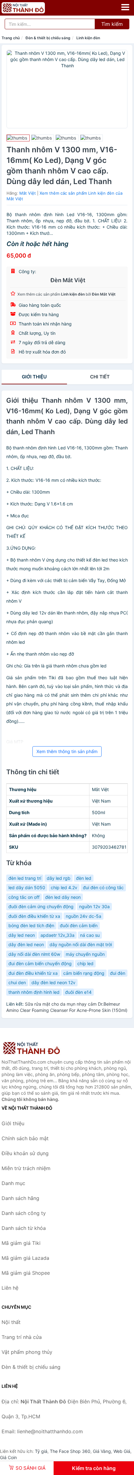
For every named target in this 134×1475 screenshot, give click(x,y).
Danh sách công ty (24, 1213)
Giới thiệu (34, 377)
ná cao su (90, 935)
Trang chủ (11, 38)
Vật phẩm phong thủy (27, 1352)
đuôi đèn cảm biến (79, 925)
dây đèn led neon (26, 944)
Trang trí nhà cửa (22, 1337)
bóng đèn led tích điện (31, 925)
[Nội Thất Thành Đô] (33, 1048)
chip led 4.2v (64, 887)
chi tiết (100, 377)
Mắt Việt (27, 193)
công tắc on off (24, 897)
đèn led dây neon (63, 897)
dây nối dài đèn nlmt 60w (34, 954)
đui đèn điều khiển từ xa (33, 973)
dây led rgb (58, 878)
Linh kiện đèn (88, 38)
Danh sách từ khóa (24, 1228)
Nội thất (11, 1322)
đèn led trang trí (24, 878)
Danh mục (13, 1183)
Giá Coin (8, 1457)
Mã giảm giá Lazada (25, 1258)
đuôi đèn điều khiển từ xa (34, 916)
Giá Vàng (102, 1451)
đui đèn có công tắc (103, 887)
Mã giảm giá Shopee (26, 1273)
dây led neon (21, 935)
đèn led (83, 878)
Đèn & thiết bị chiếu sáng (48, 38)
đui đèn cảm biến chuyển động (40, 963)
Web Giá (121, 1451)
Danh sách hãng (20, 1198)
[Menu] (125, 7)
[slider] (18, 138)
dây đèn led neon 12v (53, 982)
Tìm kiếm (112, 24)
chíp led (85, 963)
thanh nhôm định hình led (34, 992)
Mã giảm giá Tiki (21, 1243)
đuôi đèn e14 (78, 992)
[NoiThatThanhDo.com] (32, 8)
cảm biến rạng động (83, 973)
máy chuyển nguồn (85, 954)
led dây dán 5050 (26, 887)
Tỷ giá (41, 1451)
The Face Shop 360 (70, 1451)
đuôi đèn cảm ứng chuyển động (41, 906)
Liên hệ (10, 1288)
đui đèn (117, 973)
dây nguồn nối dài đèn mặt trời (81, 944)
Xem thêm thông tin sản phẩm (67, 751)
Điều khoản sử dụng (25, 1153)
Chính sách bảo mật (25, 1138)
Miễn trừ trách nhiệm (26, 1168)
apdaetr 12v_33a (57, 935)
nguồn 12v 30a (94, 906)
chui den (17, 982)
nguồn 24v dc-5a (83, 916)
